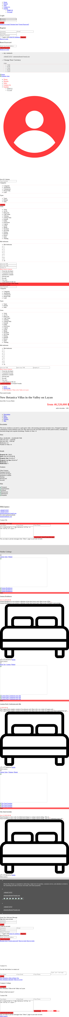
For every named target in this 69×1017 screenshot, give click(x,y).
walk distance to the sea (9, 282)
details (13, 659)
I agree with (11, 37)
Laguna (8, 664)
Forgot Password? (24, 24)
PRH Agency (5, 507)
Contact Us (7, 7)
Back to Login (4, 39)
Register (23, 37)
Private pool (5, 276)
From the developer (7, 271)
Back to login (22, 941)
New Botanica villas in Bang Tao (9, 978)
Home (5, 2)
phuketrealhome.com (6, 516)
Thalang (10, 772)
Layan (8, 401)
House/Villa (7, 388)
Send (2, 976)
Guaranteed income (7, 273)
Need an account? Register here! (9, 24)
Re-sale (4, 278)
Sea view (4, 280)
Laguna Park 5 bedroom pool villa (10, 704)
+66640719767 (8, 56)
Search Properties (5, 383)
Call (47, 1011)
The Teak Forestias (6, 811)
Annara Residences (6, 596)
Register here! (4, 941)
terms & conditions (14, 37)
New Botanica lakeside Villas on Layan (11, 979)
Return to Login (4, 49)
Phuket (12, 401)
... (51, 601)
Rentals (6, 4)
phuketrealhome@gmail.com (21, 56)
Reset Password (5, 48)
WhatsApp (56, 1011)
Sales (5, 5)
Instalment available (7, 274)
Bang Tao (3, 664)
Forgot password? (13, 941)
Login (2, 22)
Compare (3, 986)
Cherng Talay (4, 557)
